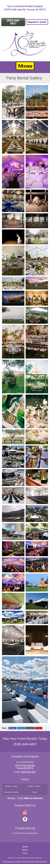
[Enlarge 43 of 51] (21, 577)
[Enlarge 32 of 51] (44, 472)
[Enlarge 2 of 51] (44, 88)
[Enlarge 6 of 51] (44, 158)
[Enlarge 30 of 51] (44, 449)
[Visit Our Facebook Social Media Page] (25, 819)
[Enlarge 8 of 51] (44, 193)
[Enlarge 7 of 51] (21, 193)
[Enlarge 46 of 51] (44, 596)
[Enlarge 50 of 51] (44, 628)
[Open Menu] (25, 66)
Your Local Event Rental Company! (25, 6)
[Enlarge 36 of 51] (44, 508)
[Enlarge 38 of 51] (44, 526)
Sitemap (25, 846)
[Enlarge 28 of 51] (44, 433)
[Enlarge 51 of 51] (44, 659)
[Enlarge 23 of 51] (21, 363)
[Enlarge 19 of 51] (21, 310)
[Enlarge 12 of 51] (44, 233)
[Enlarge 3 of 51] (21, 123)
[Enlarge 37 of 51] (21, 526)
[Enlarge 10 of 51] (44, 216)
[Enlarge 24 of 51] (44, 363)
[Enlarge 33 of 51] (21, 490)
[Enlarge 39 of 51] (21, 544)
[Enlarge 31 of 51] (21, 472)
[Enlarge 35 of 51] (21, 508)
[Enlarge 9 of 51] (21, 216)
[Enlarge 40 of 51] (44, 544)
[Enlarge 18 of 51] (44, 294)
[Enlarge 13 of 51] (21, 249)
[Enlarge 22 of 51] (44, 328)
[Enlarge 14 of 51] (44, 249)
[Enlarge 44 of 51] (44, 577)
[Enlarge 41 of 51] (21, 561)
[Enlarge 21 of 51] (21, 328)
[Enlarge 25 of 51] (21, 398)
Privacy (25, 850)
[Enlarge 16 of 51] (44, 280)
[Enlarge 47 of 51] (21, 614)
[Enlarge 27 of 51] (21, 433)
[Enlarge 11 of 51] (21, 233)
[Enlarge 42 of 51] (44, 561)
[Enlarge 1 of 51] (21, 88)
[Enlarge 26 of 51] (44, 398)
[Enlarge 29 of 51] (21, 449)
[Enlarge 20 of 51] (44, 310)
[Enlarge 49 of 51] (21, 628)
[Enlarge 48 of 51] (44, 614)
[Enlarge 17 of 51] (21, 294)
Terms (25, 853)
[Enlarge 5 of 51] (21, 158)
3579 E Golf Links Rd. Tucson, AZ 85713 (25, 9)
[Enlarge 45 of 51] (21, 596)
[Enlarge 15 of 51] (21, 280)
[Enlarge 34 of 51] (44, 490)
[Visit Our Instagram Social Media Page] (25, 811)
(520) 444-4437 (13, 22)
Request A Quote (36, 21)
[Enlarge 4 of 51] (44, 123)
